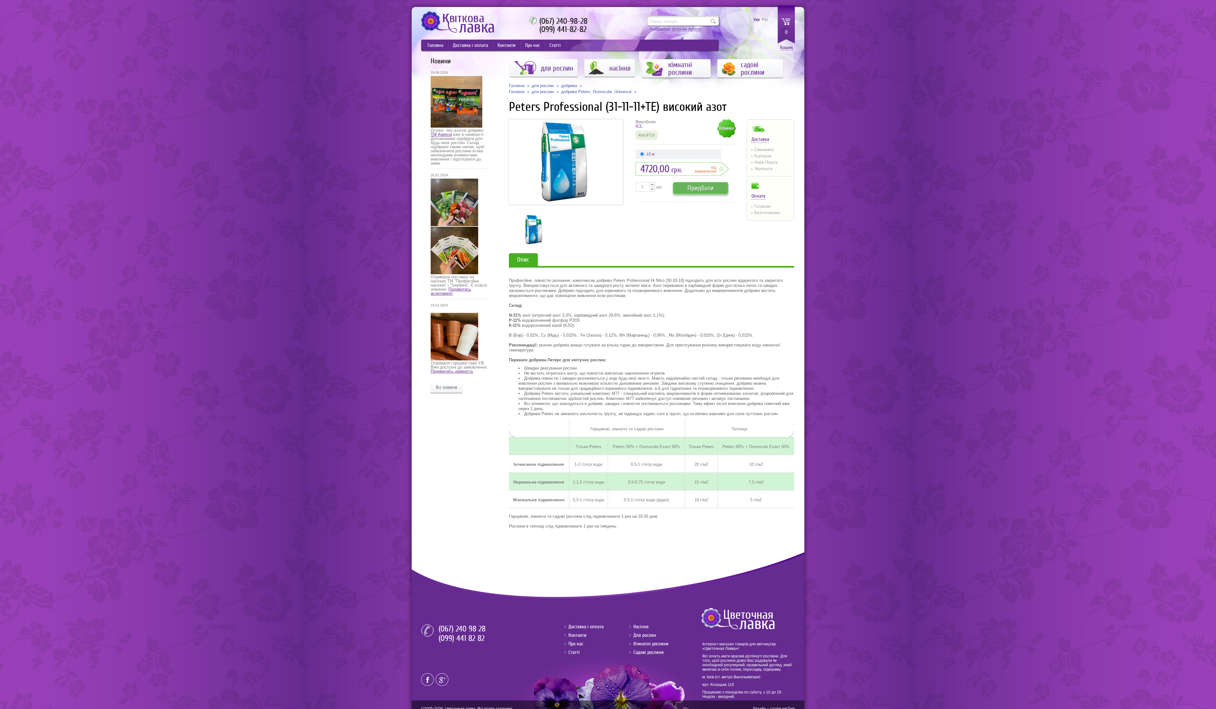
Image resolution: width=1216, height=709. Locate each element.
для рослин (543, 86)
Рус (765, 19)
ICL (639, 126)
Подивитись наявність (452, 371)
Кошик (786, 47)
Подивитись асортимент (451, 291)
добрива (569, 86)
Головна (435, 45)
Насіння (641, 627)
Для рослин (644, 635)
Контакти (506, 45)
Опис (523, 259)
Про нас (532, 45)
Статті (555, 45)
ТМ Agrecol (441, 134)
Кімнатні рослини (650, 644)
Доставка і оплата (470, 45)
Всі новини (446, 387)
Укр (756, 19)
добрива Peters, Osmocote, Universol (596, 92)
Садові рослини (648, 652)
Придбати (700, 188)
